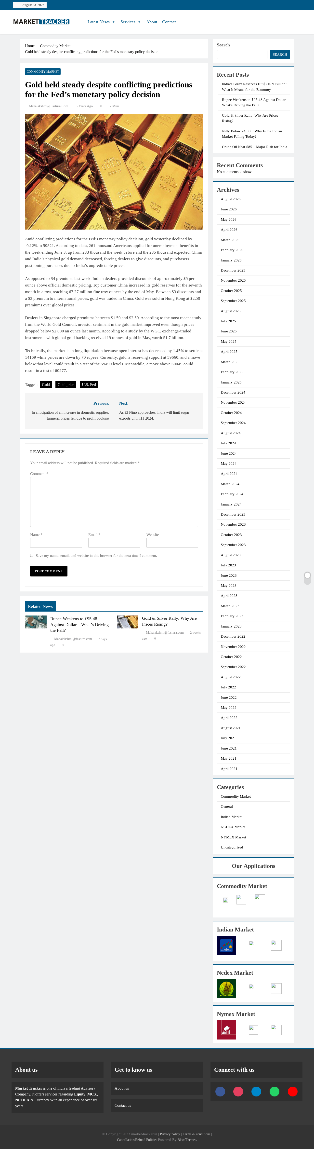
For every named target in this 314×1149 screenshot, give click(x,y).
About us (122, 1088)
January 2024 (231, 504)
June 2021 (229, 748)
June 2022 (229, 697)
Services (127, 21)
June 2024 (229, 453)
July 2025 (228, 321)
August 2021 (231, 728)
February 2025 (232, 372)
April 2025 (229, 352)
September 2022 (233, 667)
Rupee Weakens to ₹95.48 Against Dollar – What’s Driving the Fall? (79, 624)
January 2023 (231, 626)
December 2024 (233, 392)
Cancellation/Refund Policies (137, 1140)
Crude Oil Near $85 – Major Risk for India (254, 147)
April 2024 (229, 474)
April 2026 (229, 230)
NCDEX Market (233, 827)
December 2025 (233, 270)
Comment (39, 474)
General (227, 806)
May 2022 (228, 708)
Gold (46, 385)
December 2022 (233, 636)
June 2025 (229, 331)
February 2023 (232, 616)
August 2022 (231, 677)
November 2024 (233, 402)
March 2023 (230, 606)
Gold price (66, 385)
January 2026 (231, 260)
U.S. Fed (89, 385)
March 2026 (230, 240)
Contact (169, 21)
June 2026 (229, 209)
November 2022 (233, 647)
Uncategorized (232, 847)
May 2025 (228, 341)
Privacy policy (170, 1134)
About (151, 21)
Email (94, 535)
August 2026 (231, 199)
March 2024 (230, 484)
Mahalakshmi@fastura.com (48, 106)
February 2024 (232, 494)
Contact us (123, 1105)
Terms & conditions (197, 1134)
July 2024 (228, 443)
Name (36, 535)
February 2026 (232, 250)
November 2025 (233, 280)
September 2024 (233, 423)
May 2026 (228, 219)
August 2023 (231, 555)
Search (223, 44)
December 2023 (233, 514)
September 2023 (233, 545)
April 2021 (229, 769)
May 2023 (228, 586)
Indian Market (231, 817)
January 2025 (231, 382)
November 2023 (233, 524)
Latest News (99, 21)
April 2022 (229, 718)
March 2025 (230, 362)
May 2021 (228, 758)
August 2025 (231, 311)
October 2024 (231, 413)
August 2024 (231, 433)
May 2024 (228, 463)
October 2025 (231, 291)
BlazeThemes (187, 1140)
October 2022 (231, 657)
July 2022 (228, 687)
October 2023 (231, 535)
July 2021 (228, 738)
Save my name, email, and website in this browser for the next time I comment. (96, 555)
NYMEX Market (233, 837)
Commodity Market (43, 71)
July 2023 (228, 565)
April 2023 (229, 596)
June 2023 (229, 575)
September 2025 (233, 301)
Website (152, 535)
